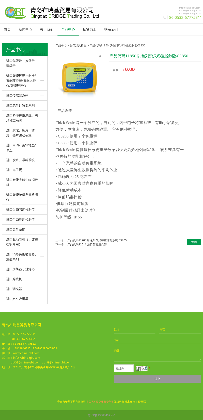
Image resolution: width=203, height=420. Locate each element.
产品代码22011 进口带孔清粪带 (87, 244)
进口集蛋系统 (15, 229)
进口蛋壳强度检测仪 (20, 209)
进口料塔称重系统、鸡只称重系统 (22, 117)
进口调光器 (14, 289)
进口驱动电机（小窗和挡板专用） (22, 241)
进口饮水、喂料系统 (20, 160)
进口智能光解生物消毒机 (22, 182)
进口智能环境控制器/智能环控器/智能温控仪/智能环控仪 (21, 80)
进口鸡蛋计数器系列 (20, 105)
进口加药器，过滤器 (20, 269)
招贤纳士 (89, 29)
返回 (194, 242)
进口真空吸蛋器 (17, 299)
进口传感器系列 (17, 95)
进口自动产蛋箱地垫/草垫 (21, 147)
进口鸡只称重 (78, 45)
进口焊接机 (14, 279)
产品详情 (64, 110)
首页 (7, 29)
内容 (117, 350)
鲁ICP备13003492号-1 (102, 415)
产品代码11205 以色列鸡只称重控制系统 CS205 (97, 240)
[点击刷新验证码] (141, 368)
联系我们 (111, 29)
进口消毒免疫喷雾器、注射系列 (22, 256)
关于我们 (47, 29)
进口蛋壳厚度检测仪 (20, 219)
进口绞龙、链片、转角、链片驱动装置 (20, 132)
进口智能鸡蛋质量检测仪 (22, 197)
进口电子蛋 (14, 170)
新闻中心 (25, 29)
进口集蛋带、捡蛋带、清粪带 (22, 63)
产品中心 (68, 29)
